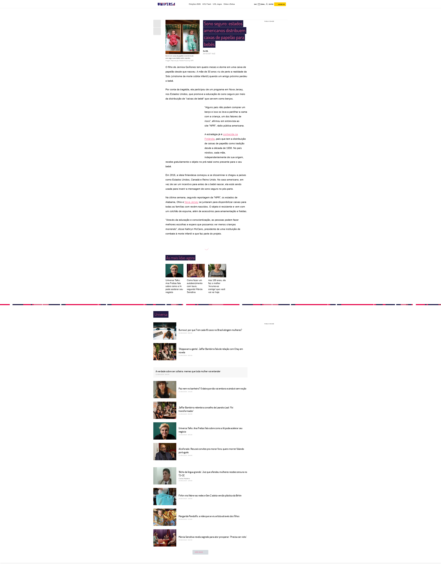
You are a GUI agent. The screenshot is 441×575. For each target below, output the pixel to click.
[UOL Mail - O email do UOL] (261, 4)
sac (255, 4)
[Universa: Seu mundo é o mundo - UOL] (166, 4)
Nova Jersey (191, 202)
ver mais (199, 552)
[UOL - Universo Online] (177, 4)
